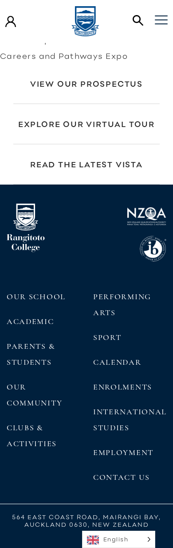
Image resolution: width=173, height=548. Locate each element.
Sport (107, 337)
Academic (30, 321)
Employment (123, 452)
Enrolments (122, 387)
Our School (36, 296)
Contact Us (121, 477)
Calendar (117, 362)
